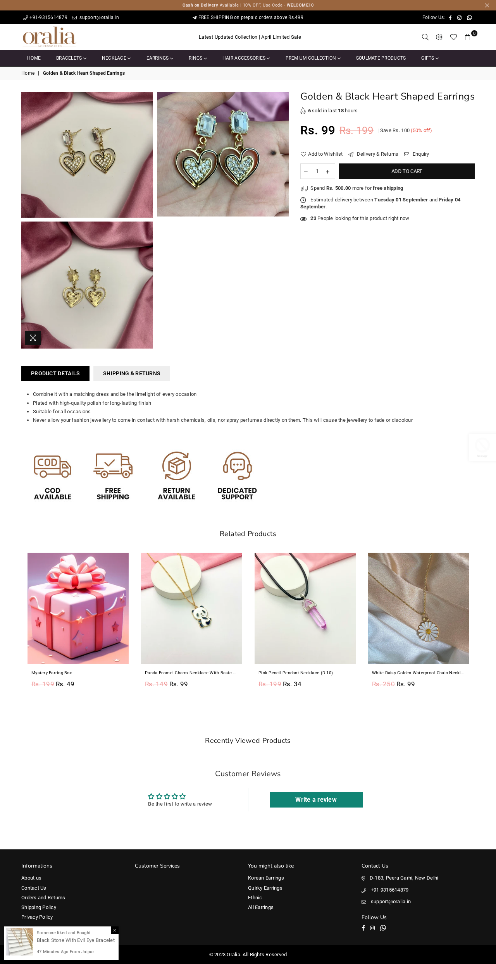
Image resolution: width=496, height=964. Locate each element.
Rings (196, 58)
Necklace (114, 58)
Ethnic (255, 897)
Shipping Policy (38, 907)
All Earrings (261, 907)
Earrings (158, 58)
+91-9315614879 (48, 17)
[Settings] (439, 37)
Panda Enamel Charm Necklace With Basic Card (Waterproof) (191, 672)
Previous (12, 625)
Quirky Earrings (265, 888)
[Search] (425, 37)
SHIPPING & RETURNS (131, 373)
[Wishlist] (453, 37)
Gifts (428, 58)
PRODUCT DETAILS (55, 373)
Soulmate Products (381, 58)
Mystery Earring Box (51, 672)
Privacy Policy (37, 917)
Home (34, 58)
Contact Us (33, 888)
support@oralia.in (98, 17)
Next (483, 625)
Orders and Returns (43, 897)
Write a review (316, 799)
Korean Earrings (266, 878)
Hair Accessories (244, 58)
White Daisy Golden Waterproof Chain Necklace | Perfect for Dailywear (418, 672)
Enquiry (420, 154)
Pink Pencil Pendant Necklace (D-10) (295, 672)
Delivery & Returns (376, 154)
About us (31, 878)
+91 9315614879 (390, 890)
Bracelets (69, 58)
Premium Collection (312, 58)
